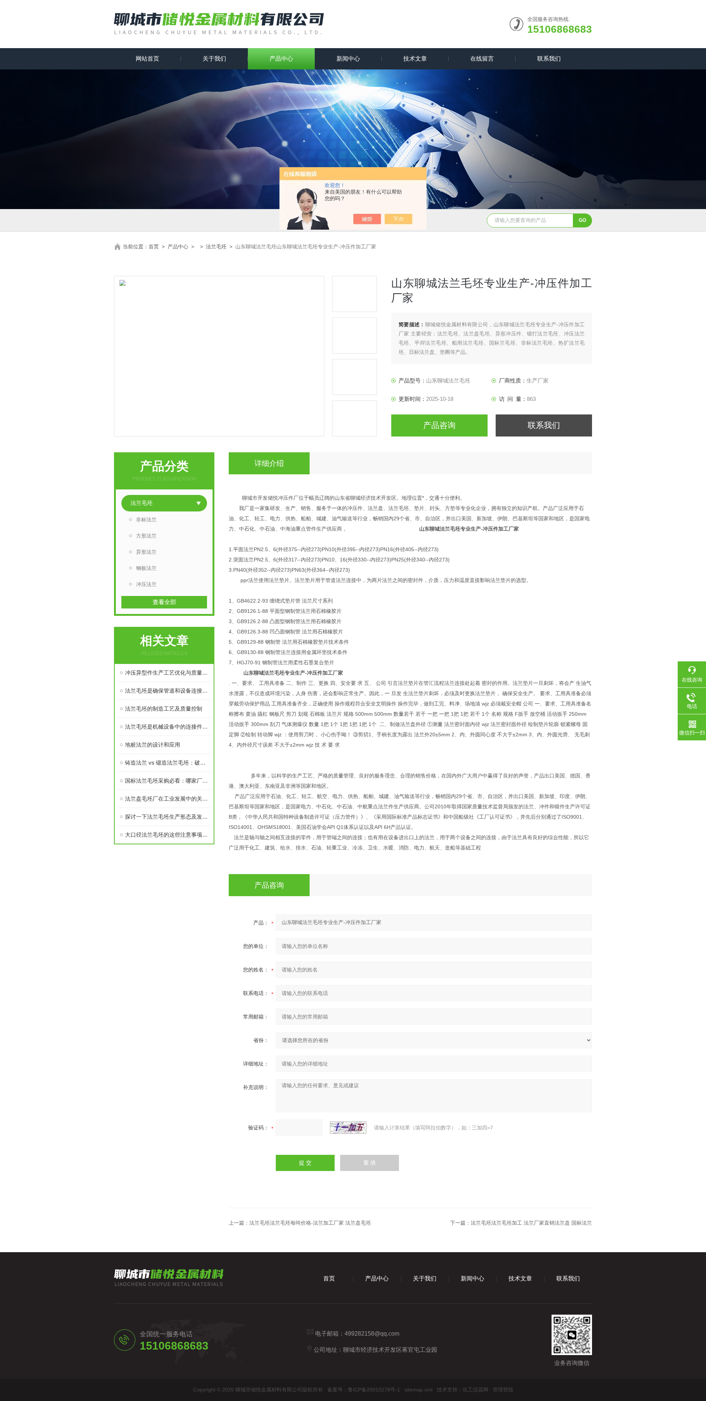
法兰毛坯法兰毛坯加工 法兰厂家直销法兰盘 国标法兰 (531, 1223)
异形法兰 (146, 552)
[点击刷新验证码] (348, 1127)
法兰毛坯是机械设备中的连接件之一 (168, 726)
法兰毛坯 (216, 246)
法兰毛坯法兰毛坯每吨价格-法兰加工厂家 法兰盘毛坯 (310, 1223)
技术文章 (415, 58)
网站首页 (147, 58)
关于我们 (214, 58)
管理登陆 (503, 1390)
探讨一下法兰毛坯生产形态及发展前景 (168, 816)
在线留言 (482, 58)
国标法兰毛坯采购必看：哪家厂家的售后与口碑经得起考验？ (168, 780)
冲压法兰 (146, 584)
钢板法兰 (146, 568)
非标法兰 (146, 519)
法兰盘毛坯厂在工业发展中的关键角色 (168, 798)
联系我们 (549, 58)
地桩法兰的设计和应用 (152, 744)
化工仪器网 (475, 1390)
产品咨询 (439, 425)
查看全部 (164, 602)
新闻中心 (348, 58)
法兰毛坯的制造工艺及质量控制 (163, 708)
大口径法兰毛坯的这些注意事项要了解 (168, 834)
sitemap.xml (418, 1390)
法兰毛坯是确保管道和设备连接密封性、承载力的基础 (168, 690)
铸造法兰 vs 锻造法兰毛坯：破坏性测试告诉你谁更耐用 (168, 762)
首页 (154, 246)
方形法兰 (146, 536)
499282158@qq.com (372, 1333)
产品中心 (281, 58)
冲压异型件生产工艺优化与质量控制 (168, 672)
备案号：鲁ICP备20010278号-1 (363, 1390)
